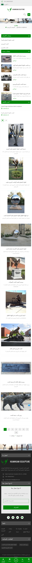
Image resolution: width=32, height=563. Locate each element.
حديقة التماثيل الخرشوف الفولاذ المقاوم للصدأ (22, 94)
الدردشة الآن (16, 560)
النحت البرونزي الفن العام (16, 349)
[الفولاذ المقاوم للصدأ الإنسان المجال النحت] (16, 235)
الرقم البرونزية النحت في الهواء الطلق (16, 315)
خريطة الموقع (26, 532)
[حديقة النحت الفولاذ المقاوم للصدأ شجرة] (16, 135)
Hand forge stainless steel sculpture (11, 106)
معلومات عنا (19, 529)
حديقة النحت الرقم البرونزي (19, 84)
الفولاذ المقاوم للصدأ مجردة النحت (9, 544)
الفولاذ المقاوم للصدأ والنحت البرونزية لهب (16, 182)
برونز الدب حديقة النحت (16, 415)
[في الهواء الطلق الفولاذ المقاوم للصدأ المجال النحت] (16, 202)
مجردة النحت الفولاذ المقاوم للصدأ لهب (22, 65)
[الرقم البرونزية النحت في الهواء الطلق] (16, 302)
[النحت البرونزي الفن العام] (16, 335)
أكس (2, 535)
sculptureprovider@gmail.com (12, 480)
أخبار (10, 532)
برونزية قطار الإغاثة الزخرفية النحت (16, 382)
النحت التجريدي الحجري (7, 548)
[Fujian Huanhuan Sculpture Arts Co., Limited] (16, 9)
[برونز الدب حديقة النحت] (16, 401)
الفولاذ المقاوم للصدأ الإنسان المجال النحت (16, 249)
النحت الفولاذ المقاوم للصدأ (7, 40)
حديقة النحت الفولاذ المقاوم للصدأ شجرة (16, 149)
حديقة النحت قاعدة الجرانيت (19, 75)
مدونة (17, 532)
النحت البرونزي (5, 44)
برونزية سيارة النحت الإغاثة (19, 56)
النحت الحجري (4, 48)
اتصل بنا (25, 529)
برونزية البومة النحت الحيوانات (16, 282)
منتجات (10, 529)
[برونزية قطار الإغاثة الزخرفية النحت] (16, 368)
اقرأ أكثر (14, 60)
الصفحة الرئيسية (11, 27)
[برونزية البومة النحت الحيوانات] (16, 268)
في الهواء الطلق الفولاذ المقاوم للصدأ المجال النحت (16, 216)
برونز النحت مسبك (24, 544)
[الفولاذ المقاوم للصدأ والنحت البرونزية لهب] (16, 168)
